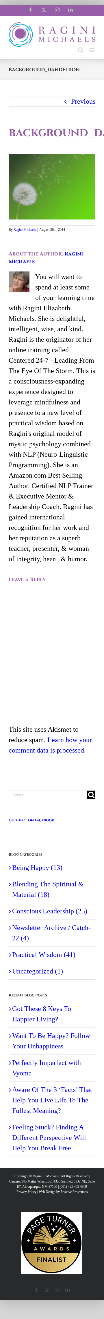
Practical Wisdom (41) (43, 954)
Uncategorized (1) (37, 971)
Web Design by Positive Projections (63, 1192)
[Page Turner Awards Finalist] (51, 1215)
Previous (83, 101)
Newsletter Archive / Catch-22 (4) (51, 933)
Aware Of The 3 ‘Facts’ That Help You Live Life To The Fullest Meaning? (52, 1100)
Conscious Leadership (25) (49, 911)
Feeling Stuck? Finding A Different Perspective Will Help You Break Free (49, 1137)
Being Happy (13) (37, 867)
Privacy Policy (26, 1192)
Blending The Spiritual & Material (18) (48, 889)
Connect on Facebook (31, 820)
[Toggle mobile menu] (92, 50)
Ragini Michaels (25, 230)
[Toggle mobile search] (80, 50)
